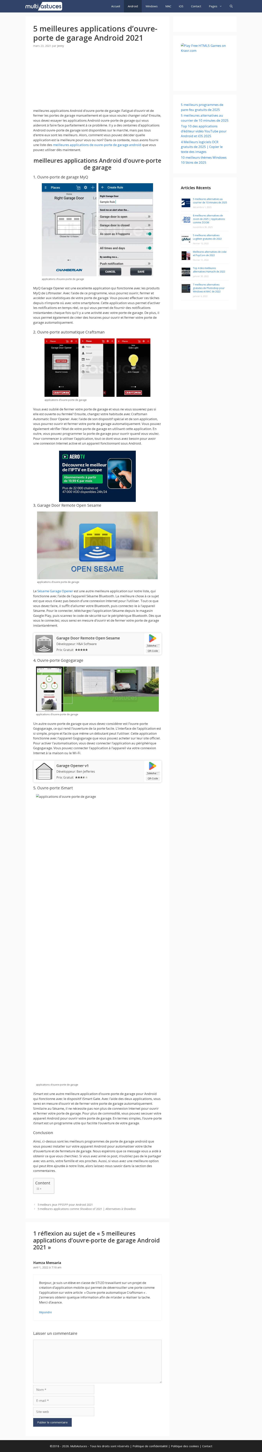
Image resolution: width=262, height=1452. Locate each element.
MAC (168, 6)
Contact (196, 6)
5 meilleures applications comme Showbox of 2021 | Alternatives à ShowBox (87, 1209)
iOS (181, 6)
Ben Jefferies (86, 771)
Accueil (115, 6)
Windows (152, 6)
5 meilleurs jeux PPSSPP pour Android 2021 (65, 1204)
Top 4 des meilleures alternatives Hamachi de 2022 (209, 269)
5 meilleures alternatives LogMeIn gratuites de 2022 (207, 237)
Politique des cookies (185, 1446)
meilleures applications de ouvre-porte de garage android (97, 145)
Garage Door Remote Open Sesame (88, 638)
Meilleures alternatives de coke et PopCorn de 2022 (210, 253)
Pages (213, 6)
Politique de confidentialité (150, 1446)
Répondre (45, 1312)
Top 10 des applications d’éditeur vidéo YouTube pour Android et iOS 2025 (204, 131)
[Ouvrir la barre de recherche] (231, 6)
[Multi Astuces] (45, 6)
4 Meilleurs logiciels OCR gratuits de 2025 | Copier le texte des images (202, 147)
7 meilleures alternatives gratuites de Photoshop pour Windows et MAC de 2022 (209, 288)
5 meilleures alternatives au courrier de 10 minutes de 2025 (210, 200)
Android (133, 6)
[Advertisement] (97, 81)
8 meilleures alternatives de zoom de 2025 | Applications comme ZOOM (209, 219)
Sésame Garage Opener (55, 591)
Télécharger (153, 645)
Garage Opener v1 (72, 765)
